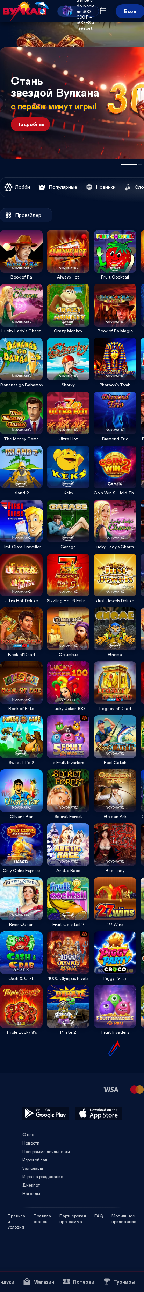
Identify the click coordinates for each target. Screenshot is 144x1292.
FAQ (98, 1215)
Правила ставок (42, 1215)
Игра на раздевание (42, 1176)
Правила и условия (16, 1215)
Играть (21, 270)
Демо (9, 229)
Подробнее (30, 124)
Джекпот (31, 1185)
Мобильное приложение (123, 1215)
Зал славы (32, 1168)
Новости (30, 1143)
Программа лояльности (46, 1151)
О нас (28, 1134)
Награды (31, 1193)
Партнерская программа (72, 1215)
